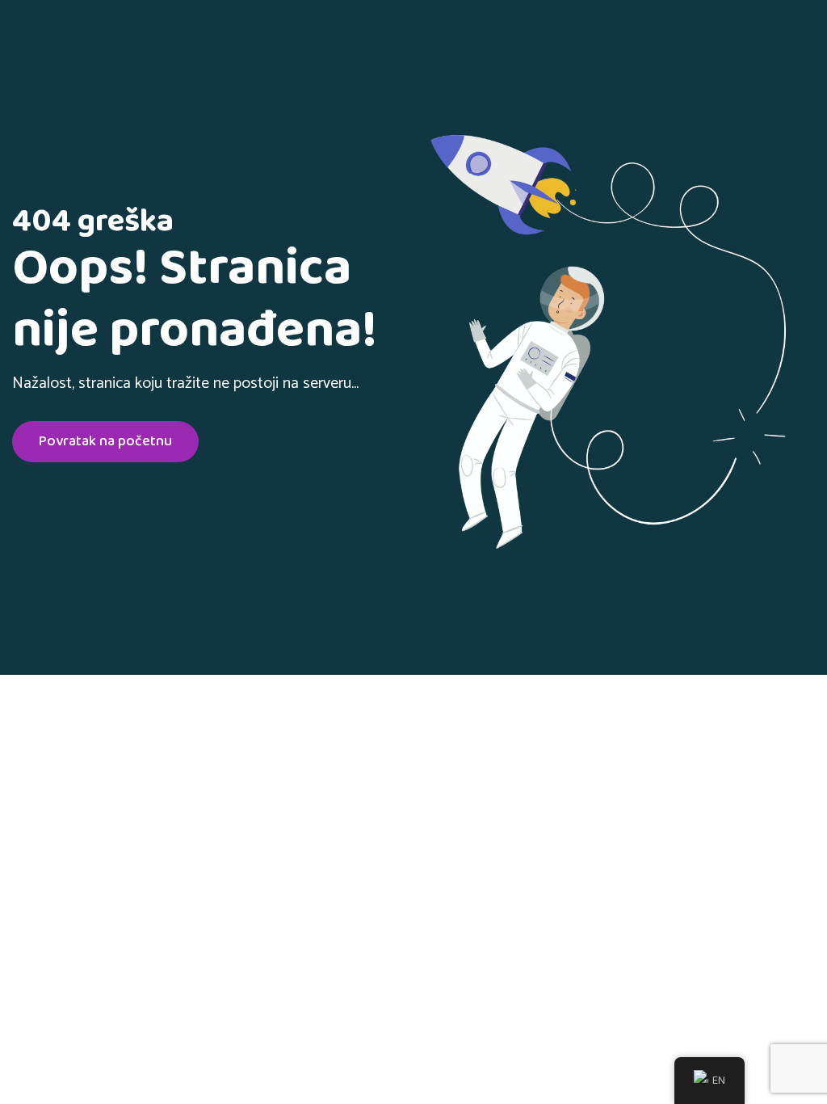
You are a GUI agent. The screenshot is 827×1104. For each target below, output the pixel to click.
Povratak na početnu (105, 441)
